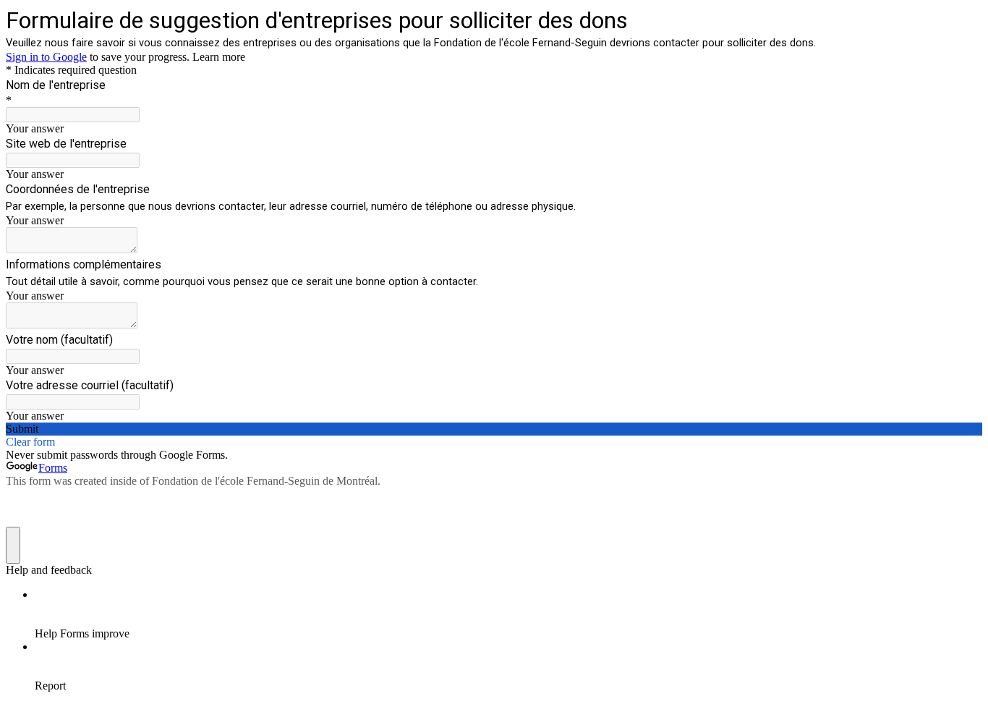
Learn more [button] (218, 57)
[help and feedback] (13, 545)
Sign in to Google (46, 57)
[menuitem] (508, 614)
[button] (494, 429)
